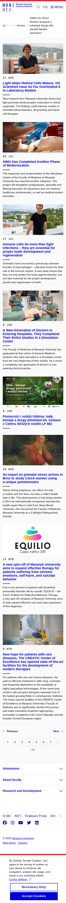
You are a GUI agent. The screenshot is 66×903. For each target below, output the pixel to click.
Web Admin (9, 842)
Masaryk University (23, 838)
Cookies (22, 842)
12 (33, 749)
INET (17, 816)
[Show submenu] (57, 768)
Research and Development (22, 790)
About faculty (12, 779)
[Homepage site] (17, 7)
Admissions (11, 768)
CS (45, 7)
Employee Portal (36, 816)
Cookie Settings (18, 879)
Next (56, 731)
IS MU (7, 816)
